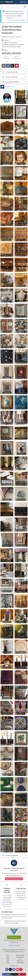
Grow (7, 959)
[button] (14, 72)
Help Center (20, 960)
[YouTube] (17, 969)
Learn (7, 957)
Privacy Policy (20, 957)
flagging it (22, 899)
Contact (8, 962)
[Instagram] (13, 969)
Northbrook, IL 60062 (20, 921)
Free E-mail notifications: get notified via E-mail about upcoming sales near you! (14, 950)
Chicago (13, 923)
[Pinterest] (20, 969)
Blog (8, 960)
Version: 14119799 (14, 945)
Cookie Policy (20, 962)
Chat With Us (15, 937)
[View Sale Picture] (6, 97)
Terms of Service (20, 955)
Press (20, 959)
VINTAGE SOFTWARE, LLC (18, 940)
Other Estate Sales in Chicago (16, 20)
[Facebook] (6, 969)
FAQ (8, 955)
